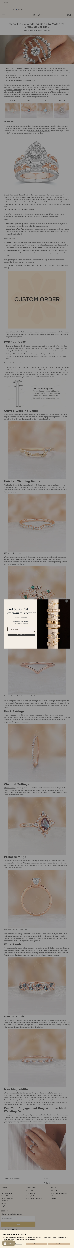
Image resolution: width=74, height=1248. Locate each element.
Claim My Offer (21, 635)
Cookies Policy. (32, 1239)
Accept (36, 1244)
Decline (59, 1244)
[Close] (67, 601)
